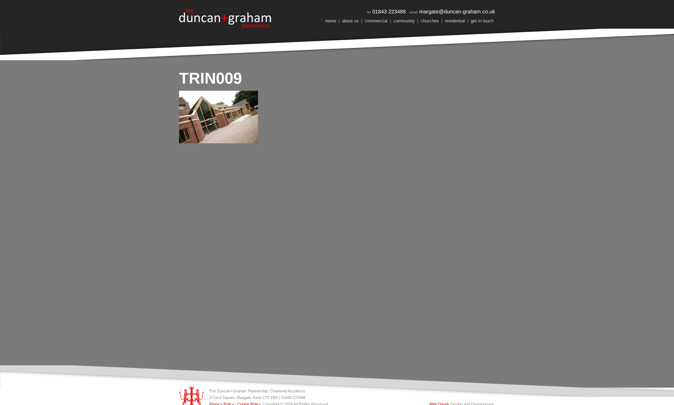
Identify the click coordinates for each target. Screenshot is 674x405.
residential (455, 20)
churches (430, 20)
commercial (376, 20)
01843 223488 (389, 11)
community (404, 20)
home (330, 20)
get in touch (482, 20)
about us (350, 20)
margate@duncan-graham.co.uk (457, 11)
